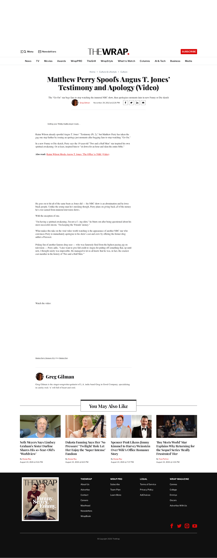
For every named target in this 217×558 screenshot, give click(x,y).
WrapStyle (107, 61)
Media (188, 61)
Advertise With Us (178, 505)
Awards (61, 61)
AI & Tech (160, 61)
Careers (84, 500)
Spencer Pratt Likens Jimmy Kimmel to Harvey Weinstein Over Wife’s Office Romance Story (130, 448)
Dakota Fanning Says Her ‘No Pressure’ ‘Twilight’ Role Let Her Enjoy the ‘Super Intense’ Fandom (85, 448)
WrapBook (86, 516)
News (28, 61)
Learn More (115, 495)
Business (175, 61)
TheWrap (86, 479)
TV (37, 61)
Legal (143, 479)
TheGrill (91, 61)
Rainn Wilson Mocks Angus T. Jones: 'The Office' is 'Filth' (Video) (77, 154)
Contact (84, 495)
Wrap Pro (116, 479)
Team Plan (115, 489)
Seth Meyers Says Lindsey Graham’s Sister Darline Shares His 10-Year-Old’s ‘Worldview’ (37, 448)
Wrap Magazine (179, 479)
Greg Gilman (85, 103)
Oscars (173, 500)
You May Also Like (108, 406)
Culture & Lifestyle (108, 72)
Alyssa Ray (26, 459)
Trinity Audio (63, 124)
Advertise (85, 489)
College (173, 489)
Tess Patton (164, 459)
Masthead (85, 505)
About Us (85, 484)
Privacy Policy (146, 489)
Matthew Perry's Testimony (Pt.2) (45, 358)
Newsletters (49, 51)
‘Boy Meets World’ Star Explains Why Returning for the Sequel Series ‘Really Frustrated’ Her (175, 448)
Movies (48, 61)
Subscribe (189, 51)
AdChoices (145, 495)
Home (92, 72)
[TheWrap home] (108, 52)
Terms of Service (148, 484)
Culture (123, 72)
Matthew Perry (63, 358)
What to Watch (126, 61)
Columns (145, 61)
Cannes (173, 484)
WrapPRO (76, 61)
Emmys (173, 495)
